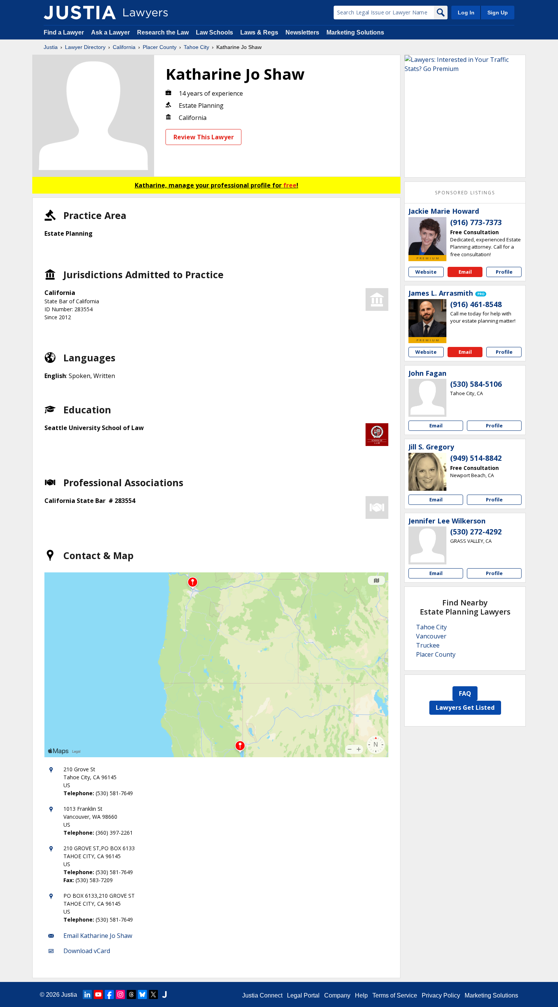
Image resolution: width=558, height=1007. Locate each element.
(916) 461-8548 (476, 304)
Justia (51, 47)
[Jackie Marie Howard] (427, 236)
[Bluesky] (142, 994)
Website (426, 271)
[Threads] (131, 994)
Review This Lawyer (203, 137)
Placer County (160, 47)
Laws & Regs (259, 32)
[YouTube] (98, 994)
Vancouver (431, 636)
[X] (153, 994)
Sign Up (497, 12)
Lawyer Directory (85, 47)
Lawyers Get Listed (465, 707)
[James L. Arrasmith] (427, 318)
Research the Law (163, 32)
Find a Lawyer (64, 32)
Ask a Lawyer (111, 32)
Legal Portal (303, 995)
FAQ (465, 693)
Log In (466, 12)
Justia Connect (262, 995)
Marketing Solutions (355, 32)
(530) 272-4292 (476, 532)
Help (361, 995)
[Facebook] (109, 994)
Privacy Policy (441, 995)
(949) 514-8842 (476, 458)
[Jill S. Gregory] (427, 472)
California (124, 47)
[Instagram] (120, 994)
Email (465, 271)
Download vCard (86, 951)
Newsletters (302, 32)
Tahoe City (196, 47)
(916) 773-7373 (476, 222)
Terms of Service (394, 995)
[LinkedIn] (87, 994)
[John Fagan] (427, 398)
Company (337, 995)
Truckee (428, 645)
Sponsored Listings (465, 192)
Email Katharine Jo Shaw (97, 935)
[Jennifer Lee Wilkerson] (427, 545)
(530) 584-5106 (476, 384)
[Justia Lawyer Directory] (80, 12)
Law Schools (214, 32)
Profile (504, 271)
